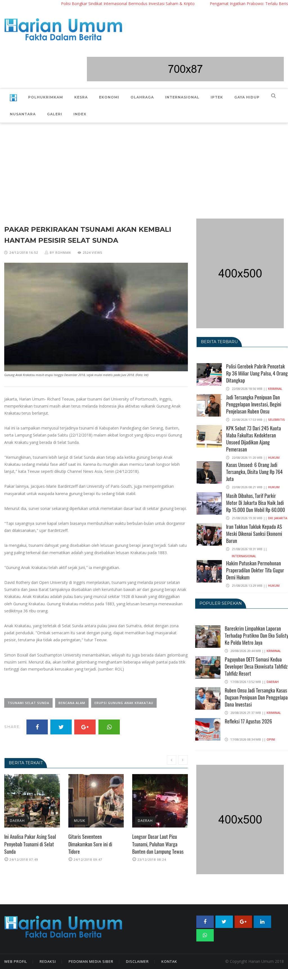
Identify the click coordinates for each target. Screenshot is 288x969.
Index (79, 114)
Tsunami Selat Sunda (28, 703)
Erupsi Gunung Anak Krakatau (123, 703)
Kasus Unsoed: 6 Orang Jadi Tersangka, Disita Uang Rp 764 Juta (254, 471)
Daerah (81, 820)
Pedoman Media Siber (91, 961)
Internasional (244, 556)
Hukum (274, 457)
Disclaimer (137, 961)
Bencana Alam (71, 703)
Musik (15, 820)
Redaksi (48, 961)
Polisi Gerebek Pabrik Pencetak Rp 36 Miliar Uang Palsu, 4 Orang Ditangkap (257, 373)
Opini (271, 739)
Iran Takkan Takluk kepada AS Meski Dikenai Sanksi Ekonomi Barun (254, 533)
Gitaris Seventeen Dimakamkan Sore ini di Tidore (26, 844)
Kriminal (275, 388)
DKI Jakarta (277, 518)
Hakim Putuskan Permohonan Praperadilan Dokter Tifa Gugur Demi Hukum (255, 570)
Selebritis (276, 419)
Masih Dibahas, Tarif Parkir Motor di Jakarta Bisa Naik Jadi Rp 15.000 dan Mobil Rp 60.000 (255, 502)
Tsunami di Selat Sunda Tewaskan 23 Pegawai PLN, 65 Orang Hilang (157, 844)
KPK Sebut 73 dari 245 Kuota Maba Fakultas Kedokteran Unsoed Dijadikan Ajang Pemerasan (253, 438)
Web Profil (15, 961)
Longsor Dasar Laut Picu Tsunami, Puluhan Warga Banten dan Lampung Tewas (94, 844)
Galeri (54, 114)
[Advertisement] (144, 165)
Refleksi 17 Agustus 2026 (248, 721)
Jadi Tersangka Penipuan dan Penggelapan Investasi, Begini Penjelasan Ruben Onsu (253, 404)
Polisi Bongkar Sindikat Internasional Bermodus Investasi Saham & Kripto (105, 3)
